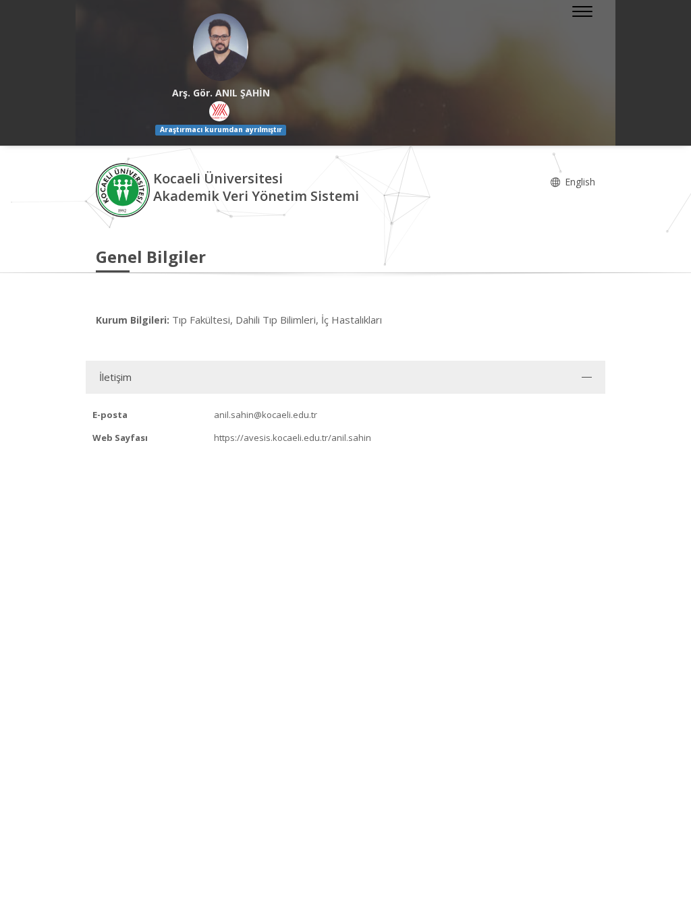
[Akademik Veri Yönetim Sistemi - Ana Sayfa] (124, 189)
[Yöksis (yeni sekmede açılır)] (219, 111)
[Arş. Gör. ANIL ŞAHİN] (221, 47)
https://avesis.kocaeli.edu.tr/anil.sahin (292, 438)
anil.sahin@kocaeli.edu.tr (265, 415)
